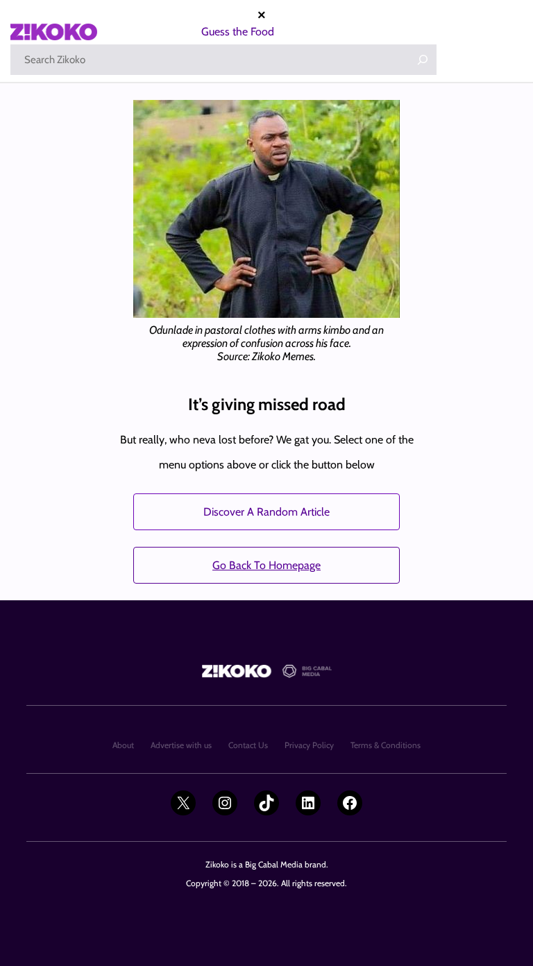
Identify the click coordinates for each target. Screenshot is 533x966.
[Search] (422, 60)
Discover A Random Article (266, 511)
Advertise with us (181, 745)
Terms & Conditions (385, 745)
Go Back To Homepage (266, 565)
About (123, 745)
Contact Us (248, 745)
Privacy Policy (309, 745)
